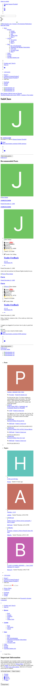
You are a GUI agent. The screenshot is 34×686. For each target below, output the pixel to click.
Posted (8, 203)
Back (8, 613)
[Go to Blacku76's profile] (20, 562)
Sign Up (6, 64)
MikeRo (9, 535)
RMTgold (11, 423)
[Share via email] (4, 151)
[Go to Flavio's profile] (3, 274)
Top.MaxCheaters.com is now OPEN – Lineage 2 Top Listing (17, 95)
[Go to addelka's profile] (20, 509)
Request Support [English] (19, 139)
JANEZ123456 (7, 138)
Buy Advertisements (16, 45)
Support (9, 54)
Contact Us (7, 589)
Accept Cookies (6, 671)
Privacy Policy (8, 588)
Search (12, 41)
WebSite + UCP (11, 512)
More (5, 28)
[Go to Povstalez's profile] (20, 390)
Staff (12, 34)
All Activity (14, 40)
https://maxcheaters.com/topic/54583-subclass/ (14, 143)
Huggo (9, 481)
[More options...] (4, 265)
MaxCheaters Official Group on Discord (11, 93)
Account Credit (15, 50)
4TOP (10, 410)
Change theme (4, 684)
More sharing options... (6, 156)
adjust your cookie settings (12, 667)
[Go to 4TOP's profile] (9, 405)
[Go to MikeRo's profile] (10, 527)
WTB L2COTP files (12, 479)
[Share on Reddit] (4, 149)
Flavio (3, 277)
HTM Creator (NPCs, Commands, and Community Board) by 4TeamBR (17, 407)
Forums (13, 31)
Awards (9, 56)
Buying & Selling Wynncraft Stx (15, 421)
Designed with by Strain (11, 585)
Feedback (13, 32)
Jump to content (5, 1)
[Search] (2, 19)
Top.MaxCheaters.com (13, 57)
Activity (9, 38)
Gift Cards (13, 48)
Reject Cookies (16, 671)
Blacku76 (9, 569)
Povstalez (11, 394)
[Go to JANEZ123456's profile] (17, 135)
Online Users (14, 35)
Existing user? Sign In (9, 63)
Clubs (8, 53)
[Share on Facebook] (4, 148)
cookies (6, 665)
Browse (9, 29)
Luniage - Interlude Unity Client (15, 392)
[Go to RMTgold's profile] (10, 419)
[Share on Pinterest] (4, 152)
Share (3, 142)
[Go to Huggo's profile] (20, 476)
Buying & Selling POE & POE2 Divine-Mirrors (19, 429)
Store (8, 44)
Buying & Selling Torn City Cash (16, 438)
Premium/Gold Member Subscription (20, 47)
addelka (9, 515)
